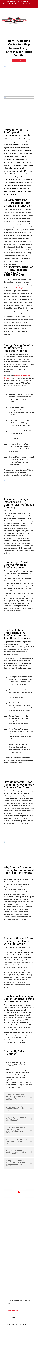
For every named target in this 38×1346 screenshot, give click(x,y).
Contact (8, 1251)
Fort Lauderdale (10, 1279)
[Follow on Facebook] (5, 1221)
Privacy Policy (10, 1254)
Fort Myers (9, 1282)
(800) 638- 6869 (7, 4)
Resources (9, 1243)
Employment (9, 1248)
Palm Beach (9, 1271)
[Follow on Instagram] (19, 1221)
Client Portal (19, 4)
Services (8, 1240)
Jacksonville (9, 1276)
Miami (7, 1268)
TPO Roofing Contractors (22, 288)
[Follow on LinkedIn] (23, 1221)
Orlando (8, 1285)
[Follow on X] (10, 1221)
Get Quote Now (19, 60)
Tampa (7, 1274)
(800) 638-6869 (12, 1310)
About (7, 1237)
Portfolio (8, 1246)
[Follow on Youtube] (14, 1221)
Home (7, 1235)
